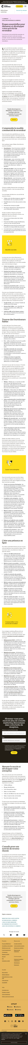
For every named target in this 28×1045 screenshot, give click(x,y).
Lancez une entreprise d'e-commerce (11, 20)
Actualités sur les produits (7, 945)
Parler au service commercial (8, 996)
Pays (3, 737)
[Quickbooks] (10, 1010)
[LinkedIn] (15, 1021)
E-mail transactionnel (6, 950)
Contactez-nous (5, 990)
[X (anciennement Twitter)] (8, 1021)
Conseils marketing (18, 943)
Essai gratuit (19, 6)
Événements (16, 965)
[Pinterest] (23, 1021)
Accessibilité (4, 982)
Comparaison (5, 952)
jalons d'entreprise (16, 838)
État (3, 958)
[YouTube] (19, 1021)
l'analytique (13, 881)
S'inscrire (14, 119)
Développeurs (17, 962)
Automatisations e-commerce (9, 920)
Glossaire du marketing (18, 948)
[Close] (26, 1034)
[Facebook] (5, 1021)
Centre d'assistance (6, 994)
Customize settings (14, 1042)
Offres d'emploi (5, 980)
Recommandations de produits (9, 924)
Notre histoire (5, 972)
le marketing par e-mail (17, 879)
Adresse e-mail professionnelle (10, 730)
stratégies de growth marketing (15, 636)
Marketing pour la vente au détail (10, 918)
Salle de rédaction (5, 974)
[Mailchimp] (18, 1010)
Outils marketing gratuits (19, 945)
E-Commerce (5, 18)
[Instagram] (12, 1021)
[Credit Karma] (17, 1007)
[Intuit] (14, 1004)
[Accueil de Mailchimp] (6, 6)
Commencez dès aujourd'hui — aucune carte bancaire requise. (14, 2)
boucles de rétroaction (15, 692)
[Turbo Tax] (9, 1007)
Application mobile (6, 960)
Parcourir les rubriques (21, 10)
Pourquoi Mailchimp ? (6, 943)
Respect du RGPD (5, 954)
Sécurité (3, 956)
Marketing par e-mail (6, 948)
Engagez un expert (6, 992)
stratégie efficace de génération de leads (14, 681)
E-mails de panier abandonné (9, 922)
